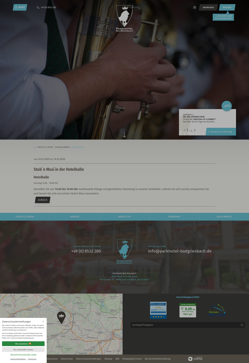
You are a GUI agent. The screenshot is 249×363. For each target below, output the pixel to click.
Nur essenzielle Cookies (23, 350)
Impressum (32, 359)
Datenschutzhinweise (18, 359)
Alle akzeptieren (21, 344)
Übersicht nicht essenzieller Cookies (23, 354)
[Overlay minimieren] (43, 321)
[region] (23, 331)
